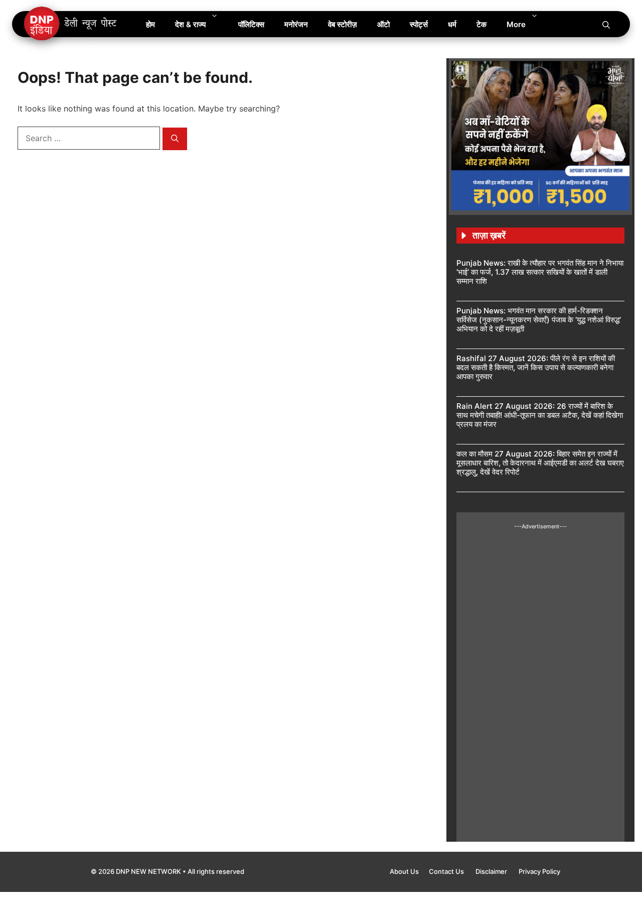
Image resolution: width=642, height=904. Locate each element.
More (516, 24)
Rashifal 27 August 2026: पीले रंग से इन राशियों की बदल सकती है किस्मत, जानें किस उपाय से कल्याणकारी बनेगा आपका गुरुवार (535, 367)
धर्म (452, 24)
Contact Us (447, 871)
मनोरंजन (296, 24)
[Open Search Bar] (606, 24)
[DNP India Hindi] (71, 24)
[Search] (175, 139)
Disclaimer (492, 871)
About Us (404, 871)
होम (150, 24)
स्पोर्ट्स (419, 24)
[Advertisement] (540, 681)
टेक (481, 24)
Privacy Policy (539, 871)
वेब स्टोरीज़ (342, 24)
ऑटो (383, 24)
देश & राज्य (190, 24)
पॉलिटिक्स (251, 24)
